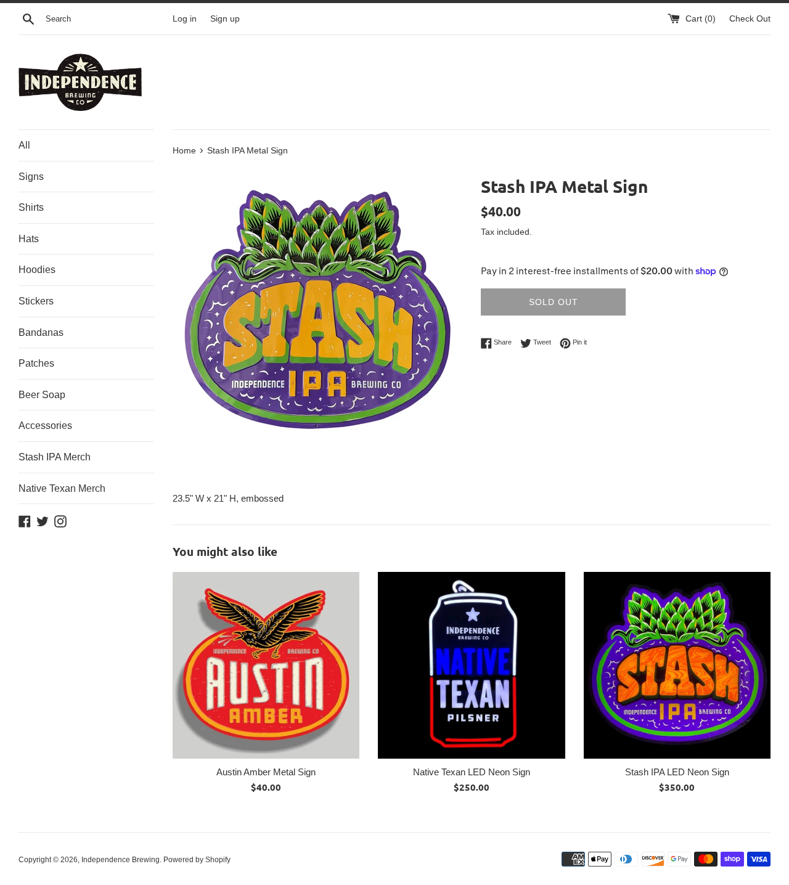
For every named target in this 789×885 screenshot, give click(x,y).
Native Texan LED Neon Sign (471, 772)
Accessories (45, 425)
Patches (36, 363)
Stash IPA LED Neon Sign (677, 772)
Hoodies (36, 269)
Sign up (225, 18)
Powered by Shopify (197, 859)
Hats (28, 239)
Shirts (31, 207)
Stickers (36, 301)
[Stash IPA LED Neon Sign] (677, 665)
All (24, 145)
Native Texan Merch (61, 488)
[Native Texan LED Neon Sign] (471, 665)
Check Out (750, 18)
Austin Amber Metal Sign (266, 772)
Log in (185, 18)
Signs (31, 176)
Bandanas (40, 332)
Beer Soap (41, 394)
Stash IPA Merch (54, 457)
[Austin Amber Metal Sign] (266, 665)
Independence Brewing (120, 859)
